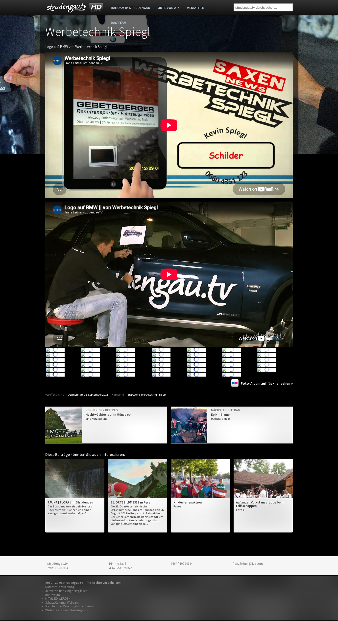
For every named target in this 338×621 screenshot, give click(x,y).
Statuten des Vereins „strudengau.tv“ (69, 606)
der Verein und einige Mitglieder (66, 591)
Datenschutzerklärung (59, 587)
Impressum (52, 595)
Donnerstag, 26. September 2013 (88, 394)
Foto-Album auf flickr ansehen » (267, 383)
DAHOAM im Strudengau (130, 7)
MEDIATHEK (195, 7)
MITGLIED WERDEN (58, 598)
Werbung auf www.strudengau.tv (66, 610)
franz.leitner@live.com (248, 564)
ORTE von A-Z (168, 7)
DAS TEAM (118, 22)
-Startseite (133, 394)
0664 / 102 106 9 (181, 564)
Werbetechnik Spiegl (97, 31)
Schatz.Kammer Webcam (62, 602)
